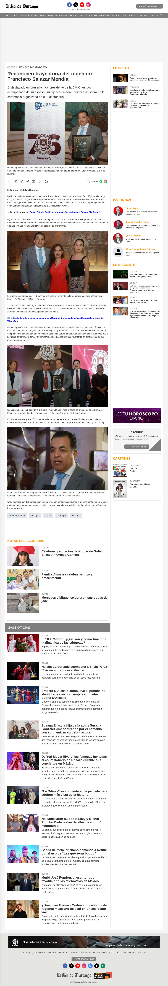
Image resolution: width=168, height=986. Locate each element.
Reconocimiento (17, 516)
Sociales (76, 516)
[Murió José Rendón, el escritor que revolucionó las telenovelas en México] (23, 885)
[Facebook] (69, 4)
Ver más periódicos (150, 6)
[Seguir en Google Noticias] (106, 181)
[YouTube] (82, 4)
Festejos (35, 516)
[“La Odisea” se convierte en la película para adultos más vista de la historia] (23, 798)
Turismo (133, 15)
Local (15, 15)
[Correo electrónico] (34, 181)
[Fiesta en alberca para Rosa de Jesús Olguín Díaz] (120, 300)
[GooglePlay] (103, 965)
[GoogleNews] (90, 965)
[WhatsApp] (22, 181)
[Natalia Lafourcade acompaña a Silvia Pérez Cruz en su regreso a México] (23, 672)
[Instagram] (88, 4)
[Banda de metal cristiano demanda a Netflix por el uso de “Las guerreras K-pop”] (23, 857)
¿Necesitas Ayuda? (84, 959)
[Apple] (96, 965)
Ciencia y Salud (119, 15)
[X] (75, 4)
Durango (61, 516)
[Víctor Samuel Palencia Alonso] (118, 252)
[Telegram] (27, 181)
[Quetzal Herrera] (118, 238)
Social (48, 516)
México (34, 15)
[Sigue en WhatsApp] (101, 181)
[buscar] (161, 15)
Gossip (83, 15)
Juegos (154, 15)
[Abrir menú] (7, 15)
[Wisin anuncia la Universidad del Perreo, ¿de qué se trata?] (120, 274)
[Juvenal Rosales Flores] (118, 224)
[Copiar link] (40, 181)
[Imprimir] (46, 181)
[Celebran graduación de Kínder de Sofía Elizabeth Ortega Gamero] (23, 556)
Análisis (63, 15)
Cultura (93, 15)
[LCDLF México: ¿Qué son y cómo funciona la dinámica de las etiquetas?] (23, 646)
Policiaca (24, 15)
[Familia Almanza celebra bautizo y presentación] (23, 579)
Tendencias (104, 15)
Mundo (43, 15)
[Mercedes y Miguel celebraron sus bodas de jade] (23, 603)
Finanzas (52, 15)
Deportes (143, 15)
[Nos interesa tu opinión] (84, 942)
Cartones (73, 15)
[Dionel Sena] (118, 211)
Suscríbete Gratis (137, 447)
